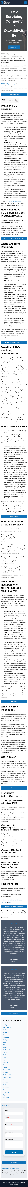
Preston (5, 1055)
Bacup (4, 1042)
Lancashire (6, 1087)
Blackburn (19, 900)
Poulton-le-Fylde (7, 1075)
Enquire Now (14, 701)
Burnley (5, 1040)
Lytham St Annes (7, 1077)
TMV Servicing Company (8, 84)
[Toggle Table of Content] (16, 100)
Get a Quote (13, 47)
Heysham (5, 1094)
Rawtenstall (6, 1037)
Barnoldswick (6, 1065)
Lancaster (5, 1082)
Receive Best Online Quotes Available (14, 238)
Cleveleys (5, 1090)
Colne (4, 1057)
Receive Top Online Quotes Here (14, 342)
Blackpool (5, 1085)
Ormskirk (5, 1072)
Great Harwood (11, 900)
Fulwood (5, 1062)
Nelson (5, 1047)
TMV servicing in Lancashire (13, 201)
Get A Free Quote (14, 1013)
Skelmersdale (6, 1070)
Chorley (5, 1052)
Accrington (4, 900)
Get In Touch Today (14, 94)
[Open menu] (25, 2)
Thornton (5, 1080)
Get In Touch (14, 1162)
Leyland (5, 1060)
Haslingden (4, 902)
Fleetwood (6, 1092)
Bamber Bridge (7, 1050)
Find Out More (14, 516)
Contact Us (14, 788)
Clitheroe (5, 1045)
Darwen (10, 902)
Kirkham (5, 1067)
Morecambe (6, 1097)
